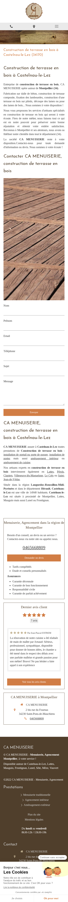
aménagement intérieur (44, 458)
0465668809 (34, 547)
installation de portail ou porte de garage (25, 454)
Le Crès (49, 475)
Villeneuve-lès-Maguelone (28, 475)
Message (8, 381)
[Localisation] (34, 26)
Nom (6, 305)
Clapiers (8, 475)
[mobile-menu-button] (56, 26)
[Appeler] (11, 26)
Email (6, 335)
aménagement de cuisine (16, 462)
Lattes (50, 471)
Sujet (6, 366)
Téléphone (9, 351)
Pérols (60, 471)
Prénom (7, 320)
